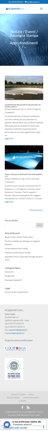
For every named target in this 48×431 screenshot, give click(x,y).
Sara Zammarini (13, 109)
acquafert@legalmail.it (18, 330)
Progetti (36, 109)
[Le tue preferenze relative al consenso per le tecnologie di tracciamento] (43, 426)
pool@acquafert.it (17, 333)
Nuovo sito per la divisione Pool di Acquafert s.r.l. (23, 175)
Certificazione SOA (31, 397)
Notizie (35, 179)
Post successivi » (36, 210)
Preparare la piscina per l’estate (18, 252)
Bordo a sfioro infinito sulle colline (19, 237)
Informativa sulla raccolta (15, 428)
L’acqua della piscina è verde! (16, 248)
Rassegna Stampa (12, 280)
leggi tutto (9, 138)
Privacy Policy (11, 292)
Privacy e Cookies (18, 394)
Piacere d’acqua (13, 397)
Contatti (22, 401)
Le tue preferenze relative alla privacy (26, 422)
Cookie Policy (22, 292)
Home (31, 394)
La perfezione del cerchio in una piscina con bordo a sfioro (23, 105)
